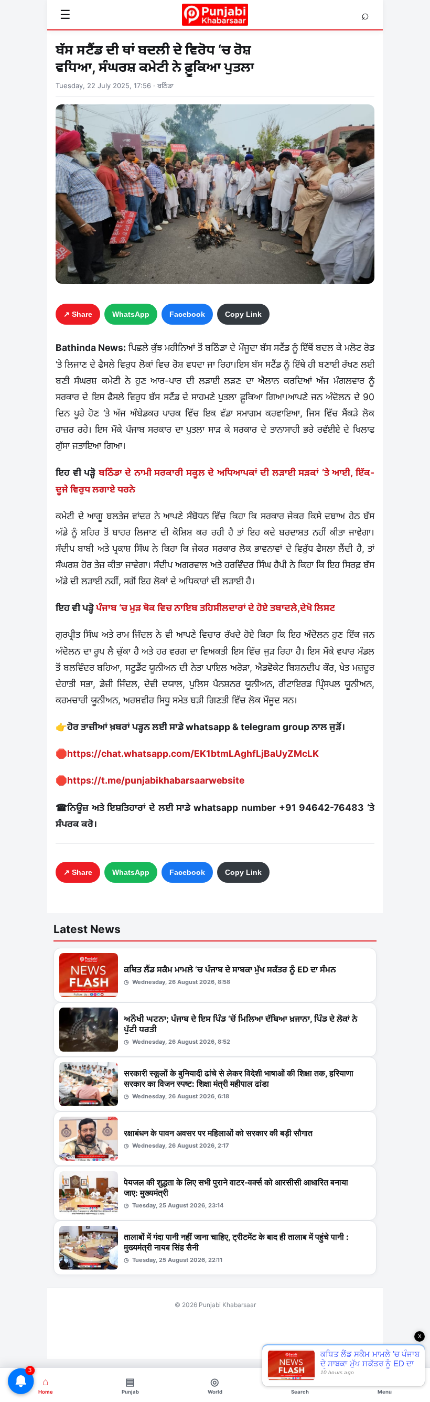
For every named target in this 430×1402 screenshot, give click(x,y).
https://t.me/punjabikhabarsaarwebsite (155, 780)
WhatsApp (130, 314)
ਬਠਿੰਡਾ (165, 85)
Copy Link (243, 314)
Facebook (187, 314)
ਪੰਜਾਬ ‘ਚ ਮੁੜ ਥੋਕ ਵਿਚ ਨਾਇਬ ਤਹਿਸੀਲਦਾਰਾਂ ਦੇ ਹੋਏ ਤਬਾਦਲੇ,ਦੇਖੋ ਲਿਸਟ (215, 607)
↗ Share (77, 314)
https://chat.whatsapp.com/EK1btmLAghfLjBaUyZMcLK (193, 753)
